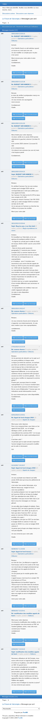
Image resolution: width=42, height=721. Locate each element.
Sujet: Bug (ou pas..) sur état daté (23, 226)
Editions (30, 615)
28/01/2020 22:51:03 (18, 123)
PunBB (25, 712)
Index (5, 4)
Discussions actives (8, 13)
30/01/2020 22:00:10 (18, 33)
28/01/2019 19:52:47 (18, 308)
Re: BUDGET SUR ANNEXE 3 (21, 36)
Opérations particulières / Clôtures (22, 313)
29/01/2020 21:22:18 (18, 81)
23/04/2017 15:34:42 (18, 649)
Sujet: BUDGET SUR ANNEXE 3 (22, 174)
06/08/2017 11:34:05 (18, 549)
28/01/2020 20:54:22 (18, 171)
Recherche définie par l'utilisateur (27, 26)
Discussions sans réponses (25, 13)
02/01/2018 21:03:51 (18, 415)
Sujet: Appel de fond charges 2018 (23, 468)
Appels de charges (29, 420)
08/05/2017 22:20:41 (18, 610)
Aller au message (18, 77)
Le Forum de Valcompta (10, 19)
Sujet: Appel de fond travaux (21, 551)
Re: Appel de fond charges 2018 (22, 417)
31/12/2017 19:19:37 (18, 465)
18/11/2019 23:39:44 (18, 223)
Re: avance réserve (18, 311)
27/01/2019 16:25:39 (18, 346)
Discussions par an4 (8, 26)
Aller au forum (17, 73)
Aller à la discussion (30, 73)
